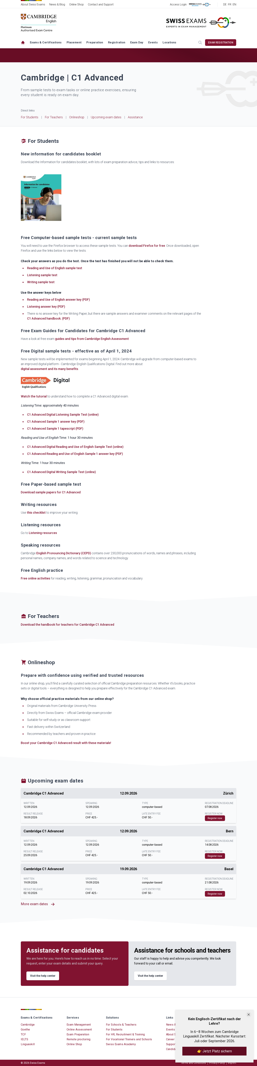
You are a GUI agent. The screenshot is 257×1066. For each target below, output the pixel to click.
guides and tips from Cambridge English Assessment (92, 339)
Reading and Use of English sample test (54, 268)
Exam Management (79, 1024)
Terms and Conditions (193, 1062)
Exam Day (136, 42)
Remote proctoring (79, 1039)
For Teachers (54, 117)
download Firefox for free (147, 245)
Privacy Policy (217, 1062)
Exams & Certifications (46, 42)
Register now (215, 818)
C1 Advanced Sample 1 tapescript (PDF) (55, 428)
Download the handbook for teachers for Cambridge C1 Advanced (67, 624)
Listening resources (43, 533)
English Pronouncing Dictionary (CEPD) (63, 553)
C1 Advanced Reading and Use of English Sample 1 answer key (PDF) (75, 454)
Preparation (94, 42)
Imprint (232, 1062)
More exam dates (34, 904)
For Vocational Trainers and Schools (129, 1039)
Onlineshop (76, 117)
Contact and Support (100, 4)
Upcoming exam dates (106, 117)
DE (225, 4)
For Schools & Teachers (121, 1024)
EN (234, 4)
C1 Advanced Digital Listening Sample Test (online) (63, 414)
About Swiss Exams (33, 4)
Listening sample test (42, 275)
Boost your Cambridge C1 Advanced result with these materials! (66, 743)
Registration (116, 42)
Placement (74, 42)
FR (229, 4)
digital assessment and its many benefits (49, 369)
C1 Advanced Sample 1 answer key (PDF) (55, 421)
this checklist (36, 512)
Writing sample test (41, 282)
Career (170, 1039)
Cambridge (28, 1024)
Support (171, 1044)
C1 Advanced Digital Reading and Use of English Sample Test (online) (75, 447)
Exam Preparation (78, 1034)
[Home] (23, 42)
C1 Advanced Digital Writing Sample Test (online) (61, 472)
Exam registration (220, 42)
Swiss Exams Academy (121, 1044)
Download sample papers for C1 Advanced (51, 492)
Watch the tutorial (34, 396)
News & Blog (57, 4)
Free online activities (35, 578)
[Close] (248, 1014)
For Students (29, 117)
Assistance (135, 117)
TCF (23, 1034)
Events (153, 42)
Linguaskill (28, 1044)
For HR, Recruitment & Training (125, 1034)
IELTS (24, 1039)
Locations (169, 42)
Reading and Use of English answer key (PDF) (58, 299)
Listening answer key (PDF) (46, 306)
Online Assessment (79, 1029)
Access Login (178, 4)
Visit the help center (42, 975)
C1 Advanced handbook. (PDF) (48, 318)
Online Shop (76, 4)
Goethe (25, 1029)
